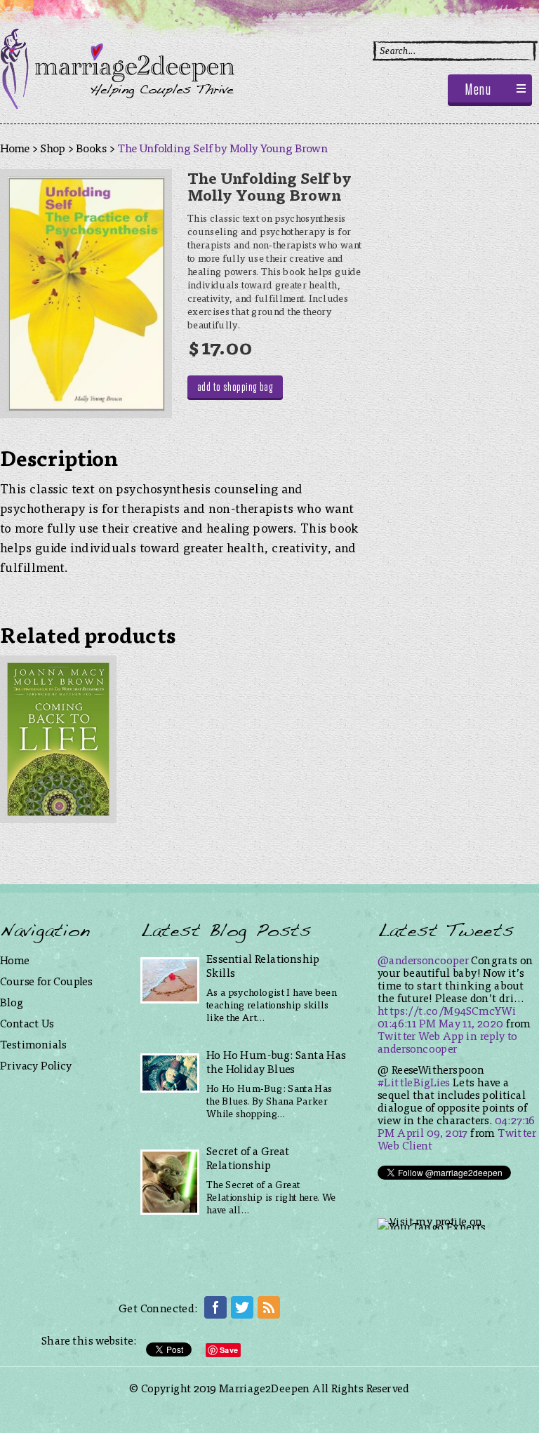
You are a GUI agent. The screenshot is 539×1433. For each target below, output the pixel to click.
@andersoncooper (423, 959)
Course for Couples (46, 980)
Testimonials (33, 1044)
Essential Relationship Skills (263, 965)
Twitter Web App (421, 1035)
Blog (12, 1001)
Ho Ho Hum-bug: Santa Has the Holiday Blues (276, 1061)
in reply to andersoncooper (448, 1041)
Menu (478, 90)
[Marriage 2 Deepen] (117, 104)
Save (229, 1350)
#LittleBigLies (414, 1081)
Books (91, 147)
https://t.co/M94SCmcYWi (447, 1010)
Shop (52, 147)
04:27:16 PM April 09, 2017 (456, 1126)
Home (14, 147)
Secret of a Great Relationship (248, 1157)
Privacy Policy (36, 1065)
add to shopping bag (235, 388)
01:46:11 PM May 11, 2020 (441, 1022)
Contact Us (27, 1022)
